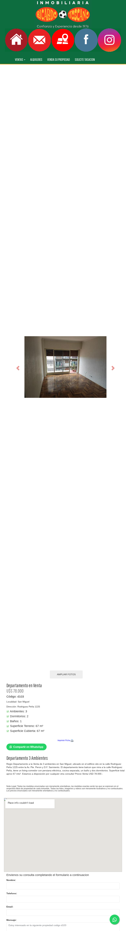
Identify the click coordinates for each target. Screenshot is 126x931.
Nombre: (11, 880)
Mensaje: (11, 920)
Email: (9, 906)
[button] (17, 367)
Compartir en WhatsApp (28, 747)
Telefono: (11, 893)
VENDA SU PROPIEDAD (58, 59)
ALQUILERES (36, 59)
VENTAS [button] (19, 59)
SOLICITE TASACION (85, 59)
